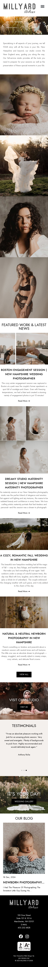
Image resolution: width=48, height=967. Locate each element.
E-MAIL (24, 924)
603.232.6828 (24, 927)
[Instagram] (27, 936)
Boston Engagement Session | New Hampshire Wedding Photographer (24, 374)
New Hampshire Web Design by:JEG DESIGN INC (24, 957)
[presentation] (9, 751)
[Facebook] (21, 936)
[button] (43, 6)
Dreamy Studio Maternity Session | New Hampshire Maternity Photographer (24, 483)
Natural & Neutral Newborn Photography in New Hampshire (24, 638)
